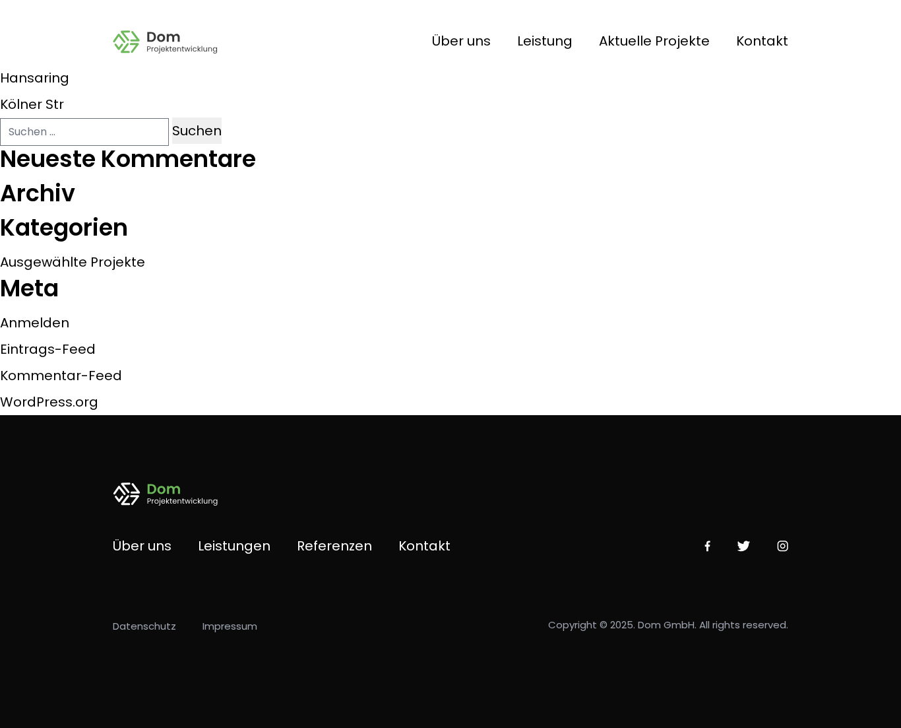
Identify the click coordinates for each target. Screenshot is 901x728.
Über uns (461, 41)
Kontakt (762, 41)
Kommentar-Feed (61, 375)
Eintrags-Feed (48, 349)
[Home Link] (174, 40)
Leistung (545, 41)
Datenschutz (144, 626)
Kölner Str (32, 104)
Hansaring (34, 78)
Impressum (229, 626)
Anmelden (34, 323)
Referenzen (334, 546)
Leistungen (234, 546)
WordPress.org (49, 402)
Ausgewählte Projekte (72, 262)
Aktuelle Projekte (654, 41)
